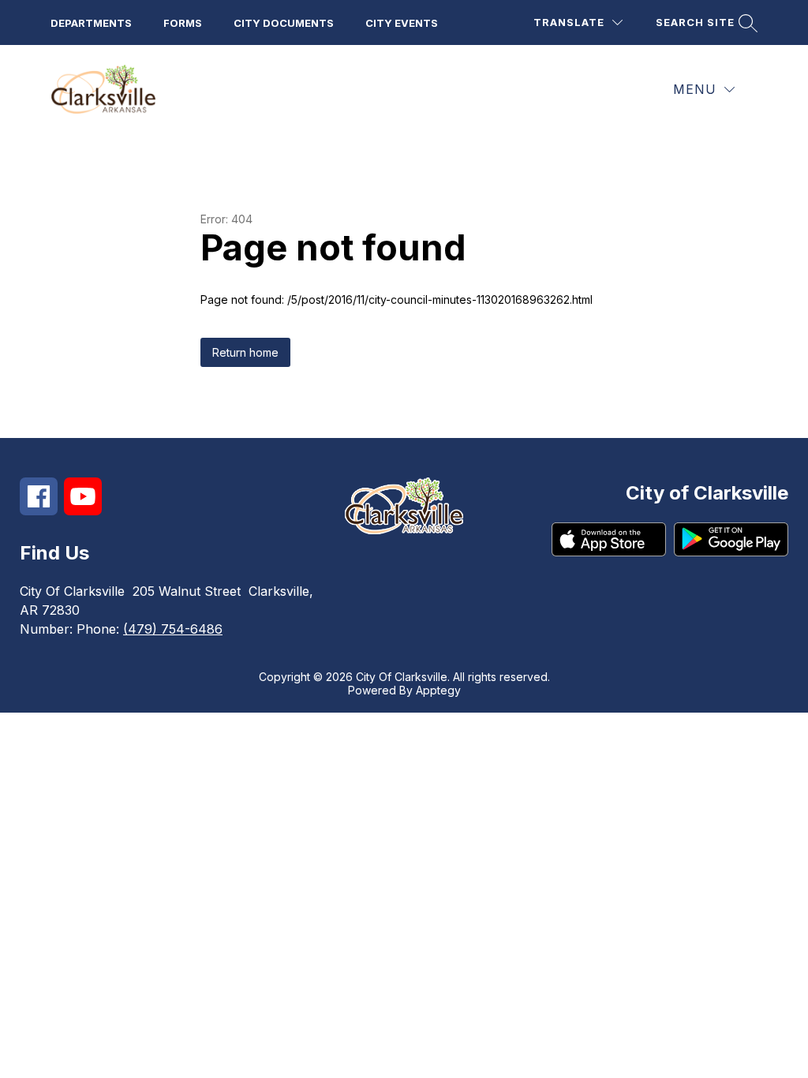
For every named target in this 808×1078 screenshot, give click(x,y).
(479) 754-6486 (173, 629)
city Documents (284, 23)
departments (91, 23)
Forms (182, 23)
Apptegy (438, 690)
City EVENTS (401, 23)
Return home (245, 352)
